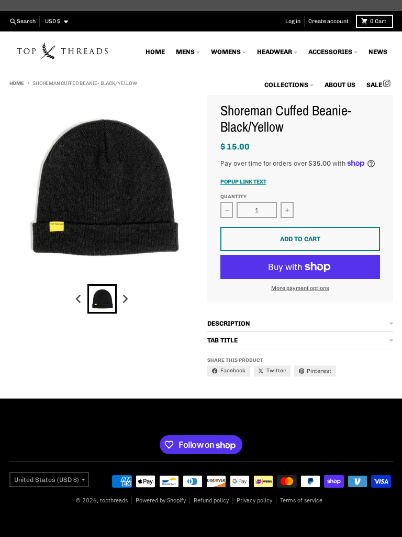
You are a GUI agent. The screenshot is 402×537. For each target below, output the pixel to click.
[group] (102, 299)
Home (16, 83)
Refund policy (211, 500)
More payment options (300, 288)
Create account (328, 21)
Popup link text (243, 181)
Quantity (233, 196)
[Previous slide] (79, 298)
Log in (292, 21)
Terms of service (301, 500)
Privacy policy (254, 500)
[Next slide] (124, 298)
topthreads (114, 500)
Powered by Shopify (161, 500)
